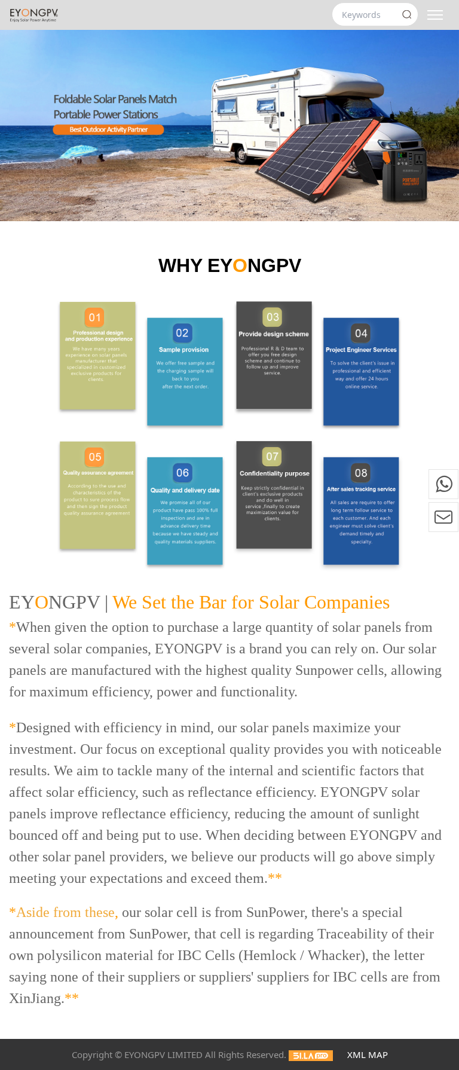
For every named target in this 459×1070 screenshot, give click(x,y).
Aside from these (65, 912)
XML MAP (367, 1054)
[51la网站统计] (311, 1054)
